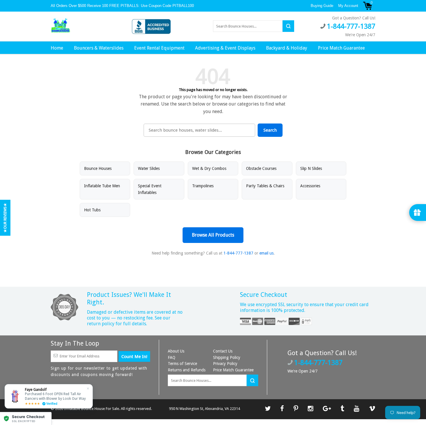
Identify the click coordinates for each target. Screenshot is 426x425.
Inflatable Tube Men (102, 186)
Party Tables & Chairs (265, 186)
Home (57, 48)
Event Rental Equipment (159, 48)
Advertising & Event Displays (225, 48)
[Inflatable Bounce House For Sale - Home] (60, 25)
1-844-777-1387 (238, 253)
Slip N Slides (311, 168)
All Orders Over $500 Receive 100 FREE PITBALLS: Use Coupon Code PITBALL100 (123, 5)
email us (266, 253)
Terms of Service (182, 363)
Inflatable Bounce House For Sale (91, 408)
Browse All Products (213, 235)
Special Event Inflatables (149, 189)
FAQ (171, 357)
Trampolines (203, 186)
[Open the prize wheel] (417, 212)
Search (270, 130)
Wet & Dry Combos (209, 168)
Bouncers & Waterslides (98, 48)
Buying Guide (322, 5)
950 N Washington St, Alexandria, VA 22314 (204, 408)
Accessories (310, 186)
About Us (176, 351)
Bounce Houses (98, 168)
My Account (348, 5)
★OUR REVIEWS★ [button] (5, 218)
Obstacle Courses (261, 168)
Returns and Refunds (186, 370)
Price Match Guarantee (341, 48)
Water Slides (149, 168)
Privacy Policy (225, 363)
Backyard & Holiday (286, 48)
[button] (26, 418)
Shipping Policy (226, 357)
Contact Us (222, 351)
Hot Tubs (92, 210)
